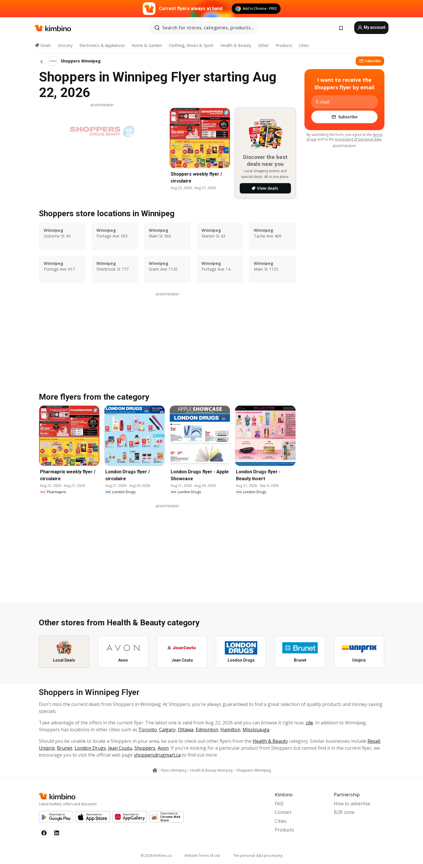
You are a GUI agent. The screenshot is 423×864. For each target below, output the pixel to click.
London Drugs (90, 748)
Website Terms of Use (202, 855)
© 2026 (156, 855)
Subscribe (373, 60)
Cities (304, 45)
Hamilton (230, 729)
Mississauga (256, 729)
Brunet (64, 748)
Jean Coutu (120, 748)
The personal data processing (257, 855)
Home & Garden (147, 45)
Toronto (147, 729)
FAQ (279, 803)
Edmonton (207, 729)
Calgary (167, 729)
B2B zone (344, 812)
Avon (163, 748)
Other (263, 45)
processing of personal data (358, 139)
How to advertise (352, 803)
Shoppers (144, 748)
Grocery (65, 45)
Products (284, 45)
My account (374, 27)
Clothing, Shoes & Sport (191, 45)
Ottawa (185, 729)
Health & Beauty (235, 45)
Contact (283, 812)
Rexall (373, 741)
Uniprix (47, 748)
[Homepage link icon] (155, 770)
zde (309, 722)
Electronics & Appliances (102, 45)
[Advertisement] (167, 337)
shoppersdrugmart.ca (157, 755)
